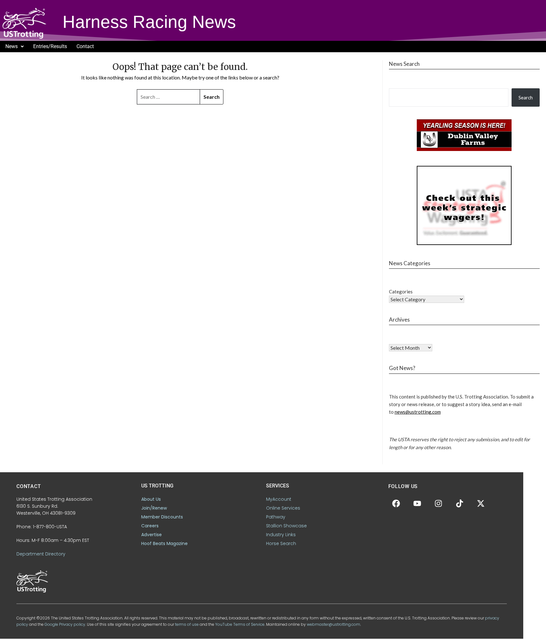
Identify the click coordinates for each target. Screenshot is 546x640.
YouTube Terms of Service (239, 624)
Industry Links (281, 534)
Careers (150, 526)
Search (526, 97)
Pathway (275, 517)
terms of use (187, 624)
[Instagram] (438, 503)
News (11, 46)
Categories (401, 291)
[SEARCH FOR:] (168, 96)
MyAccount (278, 499)
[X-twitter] (481, 503)
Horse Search (281, 543)
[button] (14, 46)
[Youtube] (417, 503)
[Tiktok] (460, 503)
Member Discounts (162, 517)
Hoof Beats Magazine (164, 543)
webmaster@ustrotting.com (333, 624)
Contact (85, 46)
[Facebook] (396, 503)
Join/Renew (154, 508)
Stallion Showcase (286, 526)
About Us (151, 499)
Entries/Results (50, 46)
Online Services (283, 508)
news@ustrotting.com (418, 412)
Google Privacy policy (65, 624)
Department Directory (40, 554)
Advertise (151, 534)
